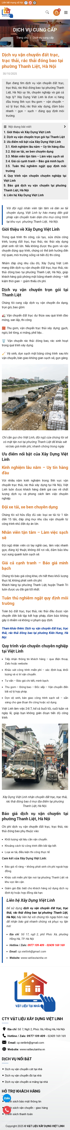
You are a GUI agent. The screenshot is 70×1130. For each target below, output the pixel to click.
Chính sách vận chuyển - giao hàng (26, 1107)
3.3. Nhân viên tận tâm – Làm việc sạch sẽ (35, 156)
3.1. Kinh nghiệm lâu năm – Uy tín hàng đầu (35, 146)
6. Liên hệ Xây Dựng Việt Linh (24, 195)
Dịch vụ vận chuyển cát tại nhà (24, 1069)
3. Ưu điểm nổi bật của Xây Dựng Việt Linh (32, 142)
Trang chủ (22, 37)
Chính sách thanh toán (19, 1114)
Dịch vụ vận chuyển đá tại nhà (23, 1075)
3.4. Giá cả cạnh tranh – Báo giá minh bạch (35, 161)
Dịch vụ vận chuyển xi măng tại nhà (26, 1082)
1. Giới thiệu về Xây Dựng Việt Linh (27, 132)
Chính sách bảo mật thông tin (23, 1101)
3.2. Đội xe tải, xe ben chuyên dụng (29, 151)
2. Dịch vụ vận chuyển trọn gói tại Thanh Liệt (34, 137)
